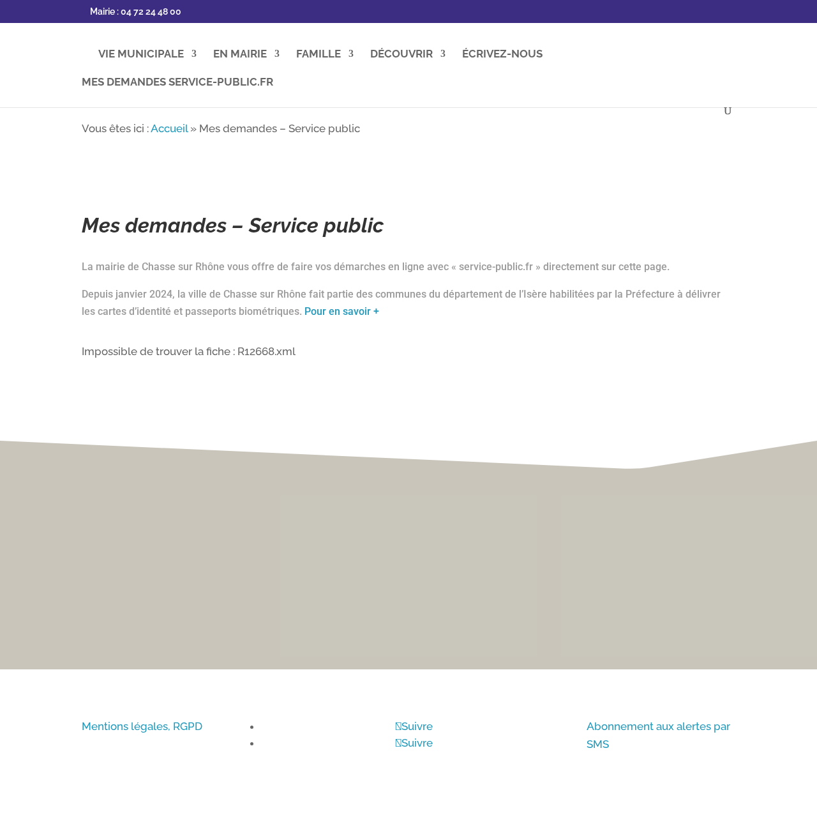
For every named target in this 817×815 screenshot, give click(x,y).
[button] (792, 399)
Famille (318, 54)
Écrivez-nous (502, 54)
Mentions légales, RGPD (142, 726)
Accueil (169, 128)
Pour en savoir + (341, 311)
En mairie (240, 54)
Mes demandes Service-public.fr (177, 82)
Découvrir (401, 54)
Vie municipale (141, 54)
